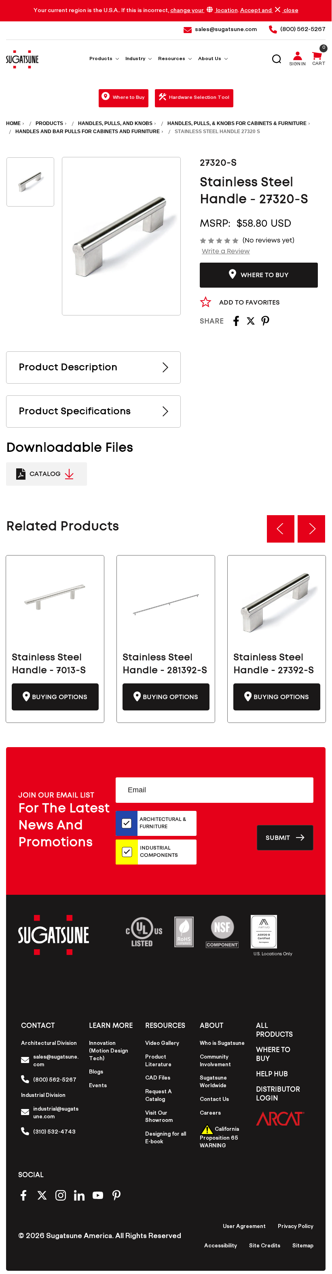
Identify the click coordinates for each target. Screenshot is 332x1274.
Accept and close (269, 11)
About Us (210, 59)
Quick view (55, 602)
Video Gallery (162, 1044)
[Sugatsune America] (22, 59)
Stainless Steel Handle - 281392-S (165, 664)
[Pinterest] (265, 324)
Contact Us (214, 1100)
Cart (319, 64)
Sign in (297, 65)
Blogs (96, 1072)
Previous (280, 529)
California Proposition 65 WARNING (219, 1138)
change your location (204, 11)
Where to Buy (128, 98)
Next (311, 529)
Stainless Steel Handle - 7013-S (49, 664)
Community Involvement (215, 1061)
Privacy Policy (295, 1227)
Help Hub (272, 1074)
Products (101, 59)
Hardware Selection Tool (199, 98)
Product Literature (158, 1061)
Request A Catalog (158, 1096)
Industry (135, 59)
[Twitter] (250, 324)
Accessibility (220, 1246)
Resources (172, 59)
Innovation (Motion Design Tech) (108, 1051)
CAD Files (157, 1078)
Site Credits (264, 1246)
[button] (280, 1118)
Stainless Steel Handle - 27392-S (273, 664)
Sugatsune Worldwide (213, 1082)
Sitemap (302, 1246)
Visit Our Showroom (159, 1117)
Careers (210, 1113)
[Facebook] (236, 324)
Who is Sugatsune (222, 1044)
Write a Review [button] (226, 251)
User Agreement (244, 1227)
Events (98, 1086)
